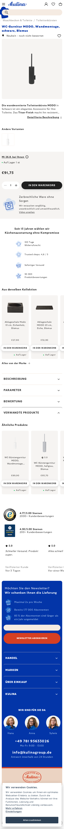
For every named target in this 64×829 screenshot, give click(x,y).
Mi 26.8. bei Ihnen (13, 157)
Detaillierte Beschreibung (43, 117)
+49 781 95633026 (32, 741)
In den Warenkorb (41, 185)
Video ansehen (27, 212)
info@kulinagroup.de (32, 752)
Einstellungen (14, 811)
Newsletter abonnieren (32, 638)
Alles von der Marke (14, 363)
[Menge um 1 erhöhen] (16, 185)
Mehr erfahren (14, 808)
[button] (15, 482)
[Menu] (4, 4)
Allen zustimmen (32, 820)
